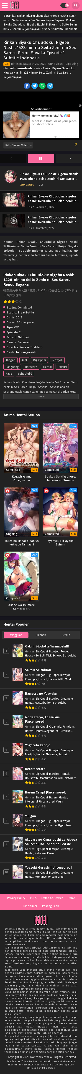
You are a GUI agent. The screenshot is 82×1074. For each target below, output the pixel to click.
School (57, 655)
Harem (53, 679)
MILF (48, 655)
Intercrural (31, 801)
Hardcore (31, 367)
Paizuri (62, 367)
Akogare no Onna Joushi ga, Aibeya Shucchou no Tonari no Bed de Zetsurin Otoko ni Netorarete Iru (51, 842)
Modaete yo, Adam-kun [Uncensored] (42, 719)
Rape (8, 373)
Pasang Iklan (50, 906)
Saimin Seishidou (38, 670)
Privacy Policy (16, 898)
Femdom (68, 726)
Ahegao (10, 360)
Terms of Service (52, 898)
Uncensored (47, 801)
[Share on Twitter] (34, 86)
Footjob (30, 754)
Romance (41, 876)
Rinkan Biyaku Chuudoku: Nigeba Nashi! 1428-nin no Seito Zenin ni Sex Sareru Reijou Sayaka (39, 73)
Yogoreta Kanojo (37, 745)
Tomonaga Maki (26, 352)
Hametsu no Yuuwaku (41, 694)
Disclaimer (30, 906)
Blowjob (57, 360)
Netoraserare (35, 769)
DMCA (71, 898)
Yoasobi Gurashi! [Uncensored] (48, 868)
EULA (33, 898)
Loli (42, 655)
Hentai (47, 367)
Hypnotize (64, 825)
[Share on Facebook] (27, 86)
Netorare (51, 754)
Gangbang (12, 367)
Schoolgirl (25, 373)
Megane (49, 731)
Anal (24, 360)
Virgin (59, 801)
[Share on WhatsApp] (42, 86)
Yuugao (30, 816)
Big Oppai (39, 360)
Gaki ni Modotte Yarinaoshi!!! (47, 646)
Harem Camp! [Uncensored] (45, 792)
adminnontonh (21, 68)
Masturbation (43, 702)
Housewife (32, 655)
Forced (65, 651)
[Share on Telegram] (50, 86)
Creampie (31, 679)
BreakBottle (26, 312)
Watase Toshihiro (31, 347)
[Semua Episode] (41, 158)
